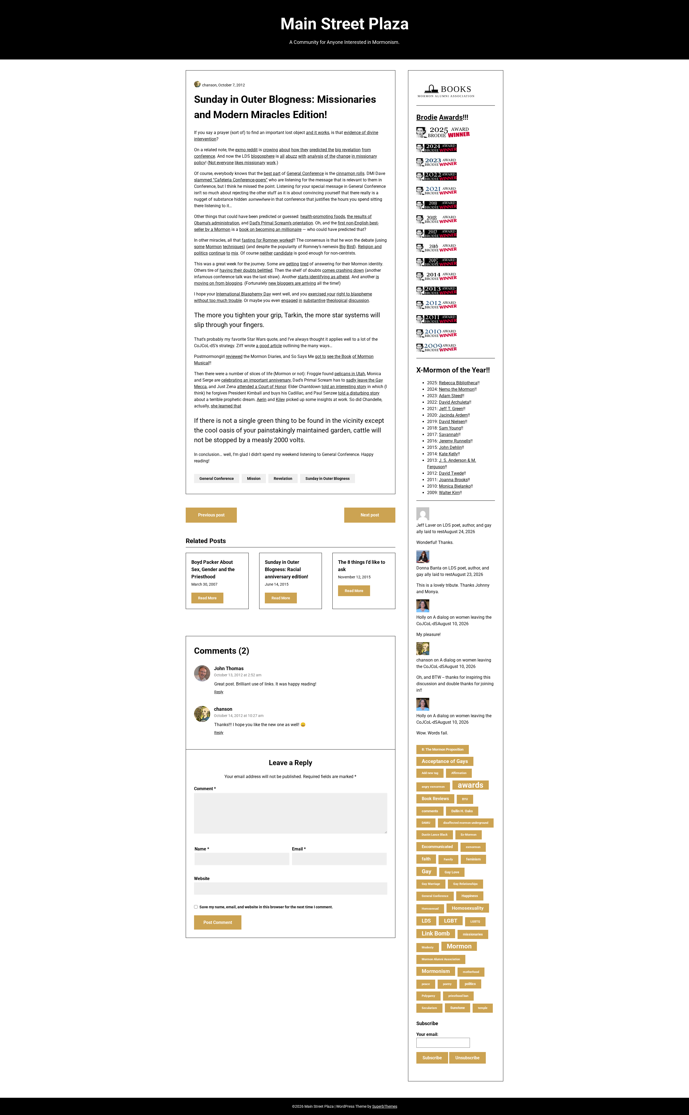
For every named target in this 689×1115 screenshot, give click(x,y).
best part (272, 173)
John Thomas (229, 668)
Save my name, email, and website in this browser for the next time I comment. (266, 907)
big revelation (348, 149)
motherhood (471, 972)
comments (430, 811)
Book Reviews (435, 798)
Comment (205, 788)
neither (266, 253)
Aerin (261, 399)
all (282, 156)
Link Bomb (436, 933)
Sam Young (450, 428)
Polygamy (428, 996)
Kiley (280, 399)
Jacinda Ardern (453, 415)
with (302, 156)
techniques (233, 246)
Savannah (448, 434)
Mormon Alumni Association (441, 959)
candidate (283, 253)
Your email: (427, 1034)
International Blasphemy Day (243, 294)
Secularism (429, 1008)
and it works (317, 132)
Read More (207, 598)
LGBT (450, 920)
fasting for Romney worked (267, 240)
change (343, 156)
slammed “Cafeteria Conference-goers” (231, 179)
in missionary (364, 156)
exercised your (321, 294)
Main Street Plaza (344, 23)
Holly (421, 617)
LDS (426, 921)
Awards (451, 117)
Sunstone (457, 1008)
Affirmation (458, 773)
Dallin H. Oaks (462, 811)
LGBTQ (475, 921)
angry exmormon (433, 787)
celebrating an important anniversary (256, 380)
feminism (473, 859)
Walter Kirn (449, 492)
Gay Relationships (465, 884)
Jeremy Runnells (454, 441)
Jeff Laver (426, 525)
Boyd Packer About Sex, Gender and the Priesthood (213, 569)
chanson (223, 709)
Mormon (214, 246)
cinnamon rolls (350, 173)
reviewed (234, 356)
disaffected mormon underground (465, 823)
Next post (370, 515)
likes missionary (250, 162)
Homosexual (430, 908)
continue (217, 253)
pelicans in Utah (350, 373)
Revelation (283, 478)
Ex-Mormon (468, 834)
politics (201, 253)
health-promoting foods (322, 216)
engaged (289, 300)
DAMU (426, 823)
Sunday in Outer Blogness (327, 478)
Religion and (370, 246)
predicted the (322, 149)
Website (202, 878)
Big (342, 246)
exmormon (473, 847)
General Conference (305, 173)
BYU (465, 799)
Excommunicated (437, 846)
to (228, 253)
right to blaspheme (354, 294)
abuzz (291, 156)
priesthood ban (458, 996)
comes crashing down (343, 270)
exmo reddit (246, 149)
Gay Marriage (431, 884)
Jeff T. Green (451, 408)
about (284, 149)
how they (299, 149)
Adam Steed (450, 395)
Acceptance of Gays (445, 761)
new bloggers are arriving (292, 283)
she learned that (226, 406)
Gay (426, 871)
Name (202, 849)
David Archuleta (454, 402)
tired (304, 263)
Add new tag (430, 773)
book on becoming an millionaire (270, 229)
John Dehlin (450, 447)
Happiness (470, 896)
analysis (315, 156)
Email (299, 849)
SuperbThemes (384, 1106)
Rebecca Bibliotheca (458, 382)
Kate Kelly (448, 453)
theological (336, 300)
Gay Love (452, 872)
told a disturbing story (358, 393)
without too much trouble (218, 300)
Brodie (426, 117)
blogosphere (263, 156)
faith (426, 858)
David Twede (451, 473)
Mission (254, 478)
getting (292, 263)
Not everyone (221, 162)
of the (329, 156)
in (300, 300)
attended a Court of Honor (261, 386)
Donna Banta (428, 568)
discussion (359, 300)
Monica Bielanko (455, 486)
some (199, 246)
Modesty (428, 947)
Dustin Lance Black (435, 834)
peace (426, 984)
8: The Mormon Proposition (442, 749)
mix (234, 253)
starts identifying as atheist (323, 276)
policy (199, 162)
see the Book (339, 356)
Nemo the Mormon (456, 389)
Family (448, 859)
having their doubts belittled (246, 270)
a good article (269, 345)
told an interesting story (344, 386)
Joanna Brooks (453, 479)
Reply (218, 692)
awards (470, 785)
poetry (447, 984)
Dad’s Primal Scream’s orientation (281, 223)
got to (320, 356)
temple (482, 1008)
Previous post (211, 515)
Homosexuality (468, 908)
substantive (314, 300)
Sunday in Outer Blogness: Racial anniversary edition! (286, 569)
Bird (350, 246)
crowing (270, 149)
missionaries (473, 934)
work (271, 162)
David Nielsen (452, 421)
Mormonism (436, 971)
